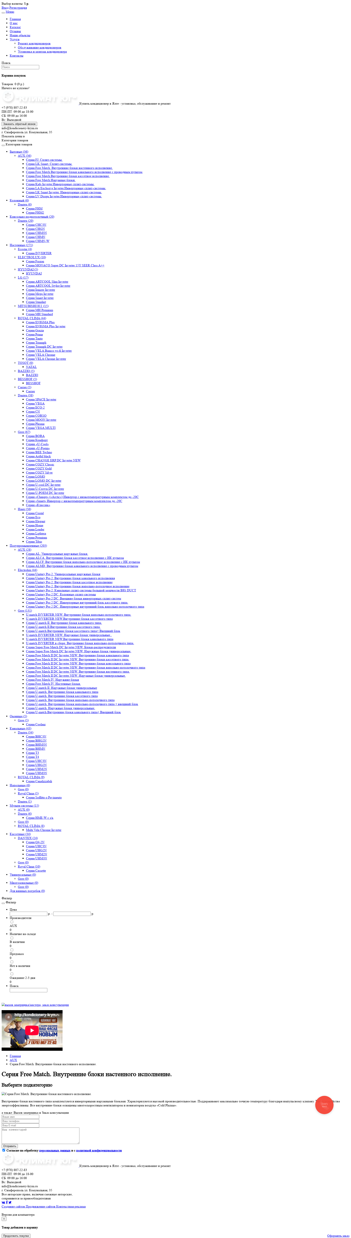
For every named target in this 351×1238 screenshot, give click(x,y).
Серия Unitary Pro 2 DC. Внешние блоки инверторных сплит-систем (73, 598)
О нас (14, 23)
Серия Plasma (35, 424)
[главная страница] (40, 103)
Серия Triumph (36, 342)
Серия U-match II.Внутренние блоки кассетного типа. (63, 627)
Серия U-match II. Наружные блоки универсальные (61, 688)
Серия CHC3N (36, 225)
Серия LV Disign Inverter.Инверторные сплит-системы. (64, 196)
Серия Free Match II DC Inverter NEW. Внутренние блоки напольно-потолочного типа (85, 667)
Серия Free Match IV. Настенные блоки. (53, 684)
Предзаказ (17, 954)
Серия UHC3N (36, 761)
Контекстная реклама (71, 1206)
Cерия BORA (35, 436)
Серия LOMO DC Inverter (43, 481)
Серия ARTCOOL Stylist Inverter (48, 286)
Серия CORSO (36, 416)
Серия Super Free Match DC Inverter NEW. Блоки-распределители (71, 647)
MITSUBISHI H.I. (33, 306)
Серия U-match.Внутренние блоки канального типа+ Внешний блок (73, 712)
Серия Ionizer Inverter (40, 290)
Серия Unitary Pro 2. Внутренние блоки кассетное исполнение (69, 582)
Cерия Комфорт (37, 440)
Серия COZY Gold (39, 468)
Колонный (19, 200)
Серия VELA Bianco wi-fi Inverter (49, 351)
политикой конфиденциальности (99, 1150)
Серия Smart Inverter (40, 298)
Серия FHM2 (35, 212)
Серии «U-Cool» (37, 444)
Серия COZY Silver (39, 472)
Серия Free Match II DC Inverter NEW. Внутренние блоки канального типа (77, 655)
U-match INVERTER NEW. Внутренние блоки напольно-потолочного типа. (78, 615)
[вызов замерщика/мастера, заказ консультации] (35, 1005)
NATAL (31, 367)
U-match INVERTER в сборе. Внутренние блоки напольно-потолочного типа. (80, 643)
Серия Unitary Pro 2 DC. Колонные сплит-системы (61, 594)
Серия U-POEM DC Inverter (45, 493)
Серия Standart (36, 302)
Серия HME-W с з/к (39, 818)
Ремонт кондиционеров (34, 43)
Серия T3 (32, 753)
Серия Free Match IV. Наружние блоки (52, 680)
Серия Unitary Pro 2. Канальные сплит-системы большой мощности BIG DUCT (81, 590)
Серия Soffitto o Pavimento (44, 797)
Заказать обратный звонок (19, 124)
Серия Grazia (35, 330)
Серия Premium (36, 537)
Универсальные (23, 875)
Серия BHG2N (36, 740)
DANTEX (28, 838)
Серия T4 (32, 757)
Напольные (20, 785)
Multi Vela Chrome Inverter (43, 830)
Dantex (25, 204)
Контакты (16, 55)
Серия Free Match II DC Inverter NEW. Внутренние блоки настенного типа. (78, 671)
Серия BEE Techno (39, 452)
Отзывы (15, 31)
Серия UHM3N (36, 773)
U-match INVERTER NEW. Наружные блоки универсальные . (69, 635)
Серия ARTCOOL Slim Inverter (47, 282)
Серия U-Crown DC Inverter (45, 489)
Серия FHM (34, 208)
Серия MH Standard (39, 314)
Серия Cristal (35, 513)
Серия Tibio (34, 541)
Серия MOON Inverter (41, 420)
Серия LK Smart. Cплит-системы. (49, 164)
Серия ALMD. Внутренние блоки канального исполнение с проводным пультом (82, 566)
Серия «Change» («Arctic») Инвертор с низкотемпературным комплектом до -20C (82, 497)
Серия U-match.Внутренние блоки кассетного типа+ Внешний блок (73, 631)
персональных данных (54, 1150)
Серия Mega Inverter (39, 294)
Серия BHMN (35, 749)
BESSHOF (27, 379)
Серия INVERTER (39, 253)
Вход (5, 8)
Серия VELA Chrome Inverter (46, 359)
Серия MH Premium (39, 310)
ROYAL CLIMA (32, 318)
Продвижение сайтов (41, 1206)
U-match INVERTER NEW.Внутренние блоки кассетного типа (69, 619)
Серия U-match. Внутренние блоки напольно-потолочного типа (70, 700)
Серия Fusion (35, 261)
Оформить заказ (338, 1236)
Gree (24, 432)
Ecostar (25, 249)
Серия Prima (34, 334)
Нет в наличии (20, 966)
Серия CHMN (35, 237)
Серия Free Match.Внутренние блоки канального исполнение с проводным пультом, (84, 172)
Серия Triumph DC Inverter (44, 346)
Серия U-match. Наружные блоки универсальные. (60, 708)
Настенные (21, 245)
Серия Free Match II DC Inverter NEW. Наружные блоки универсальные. (76, 675)
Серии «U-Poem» (38, 448)
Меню (10, 12)
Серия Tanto (34, 338)
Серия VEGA (35, 403)
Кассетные (20, 834)
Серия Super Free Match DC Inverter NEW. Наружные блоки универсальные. (78, 651)
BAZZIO (26, 371)
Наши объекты (20, 35)
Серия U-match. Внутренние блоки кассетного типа (62, 696)
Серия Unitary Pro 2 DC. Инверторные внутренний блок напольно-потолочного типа (85, 606)
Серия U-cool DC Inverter (43, 485)
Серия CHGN (35, 229)
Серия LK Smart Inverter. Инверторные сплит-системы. (64, 192)
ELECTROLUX (32, 257)
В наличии (17, 942)
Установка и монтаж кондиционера (42, 51)
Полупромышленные (28, 546)
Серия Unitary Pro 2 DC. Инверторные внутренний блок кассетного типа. (77, 602)
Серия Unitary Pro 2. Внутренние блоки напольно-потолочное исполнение (77, 586)
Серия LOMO (35, 476)
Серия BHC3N (36, 736)
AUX (24, 156)
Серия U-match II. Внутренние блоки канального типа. (64, 623)
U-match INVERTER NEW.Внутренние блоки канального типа (69, 639)
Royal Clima (28, 793)
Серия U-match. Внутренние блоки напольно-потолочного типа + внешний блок (82, 704)
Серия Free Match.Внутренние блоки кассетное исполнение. (68, 176)
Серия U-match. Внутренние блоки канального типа (62, 692)
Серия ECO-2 (35, 407)
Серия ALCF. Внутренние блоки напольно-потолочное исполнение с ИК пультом (83, 562)
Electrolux (27, 570)
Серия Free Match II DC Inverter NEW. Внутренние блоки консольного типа (78, 663)
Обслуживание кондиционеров (39, 47)
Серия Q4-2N (35, 842)
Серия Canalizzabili (39, 781)
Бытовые (19, 152)
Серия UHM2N (36, 769)
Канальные (20, 728)
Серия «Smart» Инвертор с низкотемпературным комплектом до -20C (74, 501)
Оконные (18, 716)
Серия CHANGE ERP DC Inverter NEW (53, 460)
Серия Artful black (38, 456)
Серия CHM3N (36, 233)
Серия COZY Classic (40, 464)
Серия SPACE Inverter (41, 399)
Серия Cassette (36, 870)
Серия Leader (35, 529)
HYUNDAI (28, 269)
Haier (24, 509)
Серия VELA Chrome (40, 355)
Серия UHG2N (36, 765)
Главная (15, 19)
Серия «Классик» (38, 505)
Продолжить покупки (16, 1235)
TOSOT (25, 363)
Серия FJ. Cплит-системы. (44, 160)
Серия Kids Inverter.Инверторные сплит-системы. (60, 184)
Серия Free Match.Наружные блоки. (51, 180)
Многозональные (24, 883)
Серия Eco (33, 517)
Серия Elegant (35, 521)
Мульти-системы (24, 805)
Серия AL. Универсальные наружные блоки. (57, 554)
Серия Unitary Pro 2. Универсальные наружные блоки (63, 574)
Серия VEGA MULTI (40, 428)
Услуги (15, 39)
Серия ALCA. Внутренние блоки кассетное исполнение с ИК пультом (75, 558)
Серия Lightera (36, 533)
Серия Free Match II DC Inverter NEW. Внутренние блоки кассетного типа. (77, 659)
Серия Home (34, 525)
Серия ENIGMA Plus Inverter (45, 326)
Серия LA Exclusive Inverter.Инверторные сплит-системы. (66, 188)
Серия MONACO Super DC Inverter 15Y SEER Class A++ (65, 265)
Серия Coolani (36, 724)
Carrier (24, 387)
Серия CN (33, 411)
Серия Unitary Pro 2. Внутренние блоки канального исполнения (70, 578)
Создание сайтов (14, 1206)
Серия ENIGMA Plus (40, 322)
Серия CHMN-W (37, 241)
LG (23, 277)
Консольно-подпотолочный (32, 217)
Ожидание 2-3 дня (22, 978)
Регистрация (18, 8)
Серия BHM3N (36, 745)
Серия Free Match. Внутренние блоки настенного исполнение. (69, 168)
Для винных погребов (27, 891)
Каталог (15, 27)
